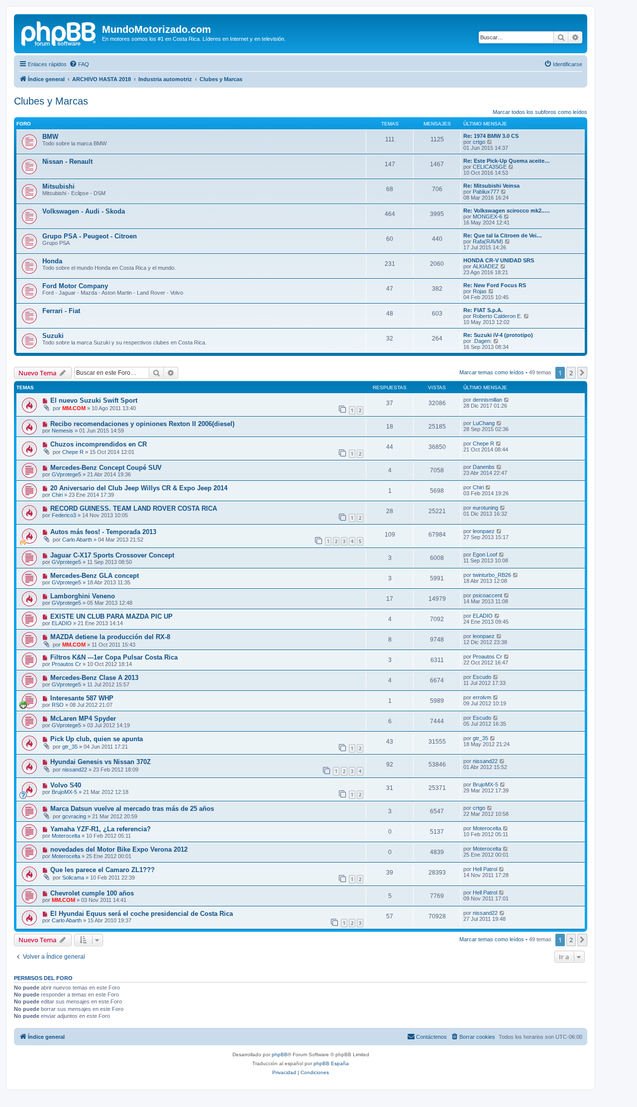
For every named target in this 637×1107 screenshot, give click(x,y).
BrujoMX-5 (64, 792)
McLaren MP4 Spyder (83, 718)
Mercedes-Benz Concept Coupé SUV (106, 467)
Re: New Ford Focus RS (494, 285)
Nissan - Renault (67, 161)
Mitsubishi (58, 186)
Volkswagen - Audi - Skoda (83, 211)
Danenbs (484, 467)
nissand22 (74, 770)
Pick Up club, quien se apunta (96, 739)
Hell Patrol (485, 869)
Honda (52, 261)
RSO (58, 705)
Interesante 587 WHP (81, 698)
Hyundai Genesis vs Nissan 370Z (100, 762)
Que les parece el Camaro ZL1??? (102, 870)
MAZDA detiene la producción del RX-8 (110, 637)
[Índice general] (59, 32)
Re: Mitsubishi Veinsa (491, 186)
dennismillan (487, 400)
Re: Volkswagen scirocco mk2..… (506, 211)
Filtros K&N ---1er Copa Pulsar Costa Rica (114, 657)
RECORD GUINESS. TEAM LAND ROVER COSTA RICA (133, 508)
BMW (50, 136)
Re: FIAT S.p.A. (483, 310)
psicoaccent (487, 595)
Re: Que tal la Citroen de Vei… (502, 235)
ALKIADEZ (486, 266)
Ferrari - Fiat (61, 311)
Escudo (482, 677)
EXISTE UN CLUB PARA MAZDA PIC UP (111, 616)
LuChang (484, 423)
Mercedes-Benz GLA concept (94, 575)
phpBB (280, 1054)
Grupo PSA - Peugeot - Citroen (89, 236)
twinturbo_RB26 (492, 575)
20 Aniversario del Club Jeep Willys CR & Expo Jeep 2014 (138, 488)
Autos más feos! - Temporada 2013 (103, 532)
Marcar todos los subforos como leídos (540, 112)
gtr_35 (70, 747)
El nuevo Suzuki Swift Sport (93, 400)
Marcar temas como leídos (491, 372)
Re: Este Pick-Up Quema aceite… (506, 161)
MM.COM (74, 408)
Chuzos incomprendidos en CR (98, 444)
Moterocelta (66, 836)
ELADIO (62, 623)
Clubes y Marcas (51, 101)
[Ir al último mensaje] (507, 400)
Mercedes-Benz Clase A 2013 (94, 677)
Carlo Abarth (77, 540)
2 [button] (571, 372)
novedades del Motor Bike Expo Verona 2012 (119, 849)
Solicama (73, 878)
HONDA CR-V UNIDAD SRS (498, 260)
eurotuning (485, 508)
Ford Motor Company (75, 286)
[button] (582, 373)
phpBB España (331, 1063)
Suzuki (53, 335)
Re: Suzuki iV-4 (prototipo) (498, 335)
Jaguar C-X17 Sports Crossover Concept (112, 555)
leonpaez (484, 531)
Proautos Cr (66, 664)
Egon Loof (485, 554)
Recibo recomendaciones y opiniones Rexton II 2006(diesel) (142, 424)
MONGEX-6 (487, 217)
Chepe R (73, 452)
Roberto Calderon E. (497, 316)
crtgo (479, 142)
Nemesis (62, 431)
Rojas (480, 291)
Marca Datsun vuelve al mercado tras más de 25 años (132, 808)
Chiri (57, 495)
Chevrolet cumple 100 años (92, 893)
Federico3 (64, 515)
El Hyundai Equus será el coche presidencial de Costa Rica (141, 913)
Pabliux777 (486, 192)
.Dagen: (482, 341)
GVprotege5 (66, 474)
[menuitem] (79, 64)
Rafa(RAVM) (488, 241)
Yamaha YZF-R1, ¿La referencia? (100, 829)
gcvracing (74, 816)
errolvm (482, 697)
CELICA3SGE (490, 167)
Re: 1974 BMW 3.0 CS (491, 136)
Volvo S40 (65, 785)
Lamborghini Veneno (82, 596)
